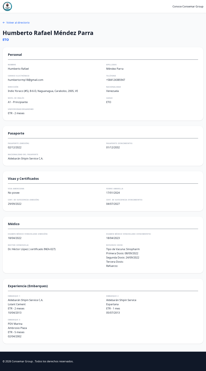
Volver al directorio (18, 22)
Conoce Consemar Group (188, 6)
